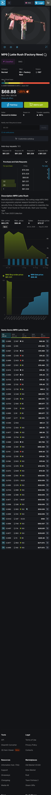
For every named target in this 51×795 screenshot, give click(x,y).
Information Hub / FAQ (10, 765)
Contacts (29, 750)
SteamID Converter (9, 745)
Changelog (5, 780)
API (2, 740)
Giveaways (5, 775)
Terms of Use (31, 740)
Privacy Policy (31, 745)
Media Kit (5, 785)
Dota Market (31, 770)
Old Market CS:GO (33, 765)
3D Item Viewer (7, 750)
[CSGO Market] (3, 3)
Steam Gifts (30, 785)
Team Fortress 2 (32, 780)
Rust (27, 775)
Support (4, 770)
